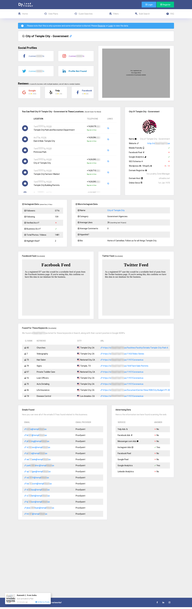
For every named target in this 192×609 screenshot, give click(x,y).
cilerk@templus (38, 496)
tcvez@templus (38, 447)
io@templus (36, 429)
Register (166, 5)
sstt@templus (37, 477)
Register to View (91, 130)
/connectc (36, 56)
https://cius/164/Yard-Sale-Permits (125, 366)
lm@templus (36, 514)
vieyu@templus (38, 490)
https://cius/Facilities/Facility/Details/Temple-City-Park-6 (135, 348)
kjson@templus (38, 502)
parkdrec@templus (40, 465)
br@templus (36, 435)
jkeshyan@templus (40, 508)
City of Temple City (116, 210)
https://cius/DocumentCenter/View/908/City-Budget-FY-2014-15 (138, 390)
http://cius (158, 143)
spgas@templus (38, 471)
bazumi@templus (39, 484)
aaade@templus (38, 459)
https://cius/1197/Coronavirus (122, 360)
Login (150, 5)
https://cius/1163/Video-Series (123, 354)
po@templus (36, 453)
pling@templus (37, 441)
